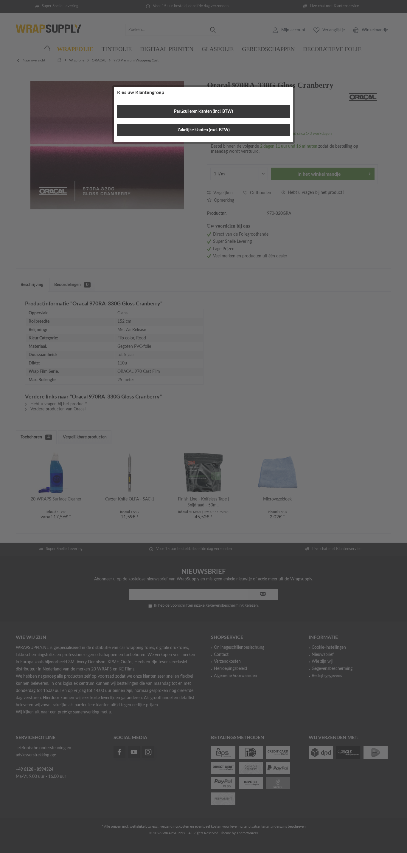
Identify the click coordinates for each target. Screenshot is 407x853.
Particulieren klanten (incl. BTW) (203, 111)
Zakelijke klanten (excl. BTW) (204, 130)
